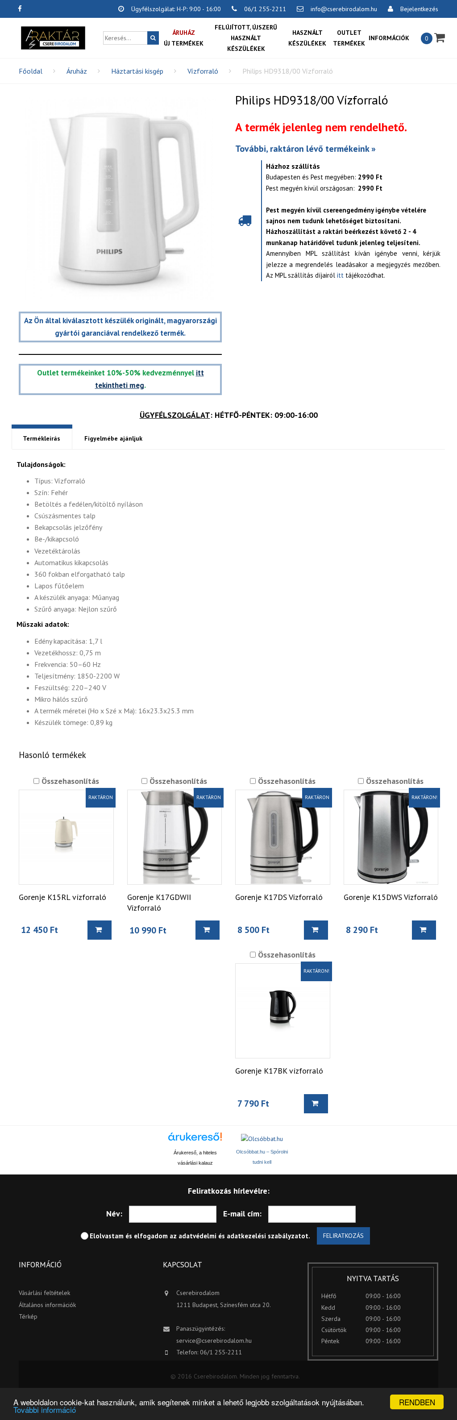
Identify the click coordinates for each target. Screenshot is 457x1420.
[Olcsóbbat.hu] (262, 1138)
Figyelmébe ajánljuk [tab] (113, 438)
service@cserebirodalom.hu (214, 1341)
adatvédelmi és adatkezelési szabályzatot (243, 1236)
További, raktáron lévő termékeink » (305, 148)
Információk (389, 38)
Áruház (76, 71)
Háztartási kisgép (137, 71)
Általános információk (47, 1305)
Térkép (28, 1316)
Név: (114, 1213)
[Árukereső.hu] (195, 1140)
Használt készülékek (307, 38)
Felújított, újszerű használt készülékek (246, 38)
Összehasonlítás (69, 781)
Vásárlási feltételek (44, 1293)
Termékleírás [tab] (41, 438)
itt (340, 275)
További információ (44, 1409)
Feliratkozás (343, 1236)
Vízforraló (202, 71)
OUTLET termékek (349, 38)
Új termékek (184, 38)
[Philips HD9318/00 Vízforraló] (120, 198)
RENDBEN (417, 1402)
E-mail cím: (242, 1213)
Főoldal (30, 71)
